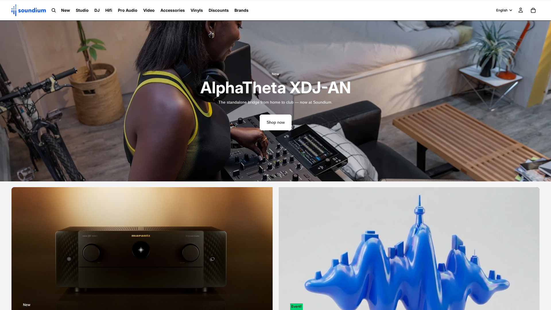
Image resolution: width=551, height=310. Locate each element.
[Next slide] (542, 101)
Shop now (276, 122)
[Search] (53, 10)
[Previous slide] (8, 101)
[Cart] (533, 10)
